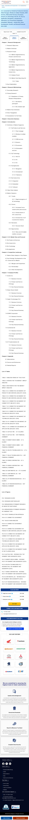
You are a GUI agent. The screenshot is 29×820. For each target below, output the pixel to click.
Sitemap (5, 789)
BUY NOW (14, 603)
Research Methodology (8, 769)
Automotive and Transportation (11, 5)
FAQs (4, 775)
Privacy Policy (6, 785)
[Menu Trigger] (27, 2)
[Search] (24, 2)
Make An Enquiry (6, 818)
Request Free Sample (20, 818)
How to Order (6, 783)
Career (4, 771)
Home (3, 5)
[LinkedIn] (10, 763)
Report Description (5, 38)
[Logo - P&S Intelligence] (8, 2)
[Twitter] (6, 763)
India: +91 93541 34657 (8, 794)
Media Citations (6, 773)
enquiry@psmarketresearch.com (10, 613)
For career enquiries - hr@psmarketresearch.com (13, 800)
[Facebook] (3, 763)
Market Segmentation (23, 38)
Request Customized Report (15, 628)
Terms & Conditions (7, 787)
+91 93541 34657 (6, 611)
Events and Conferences (8, 777)
